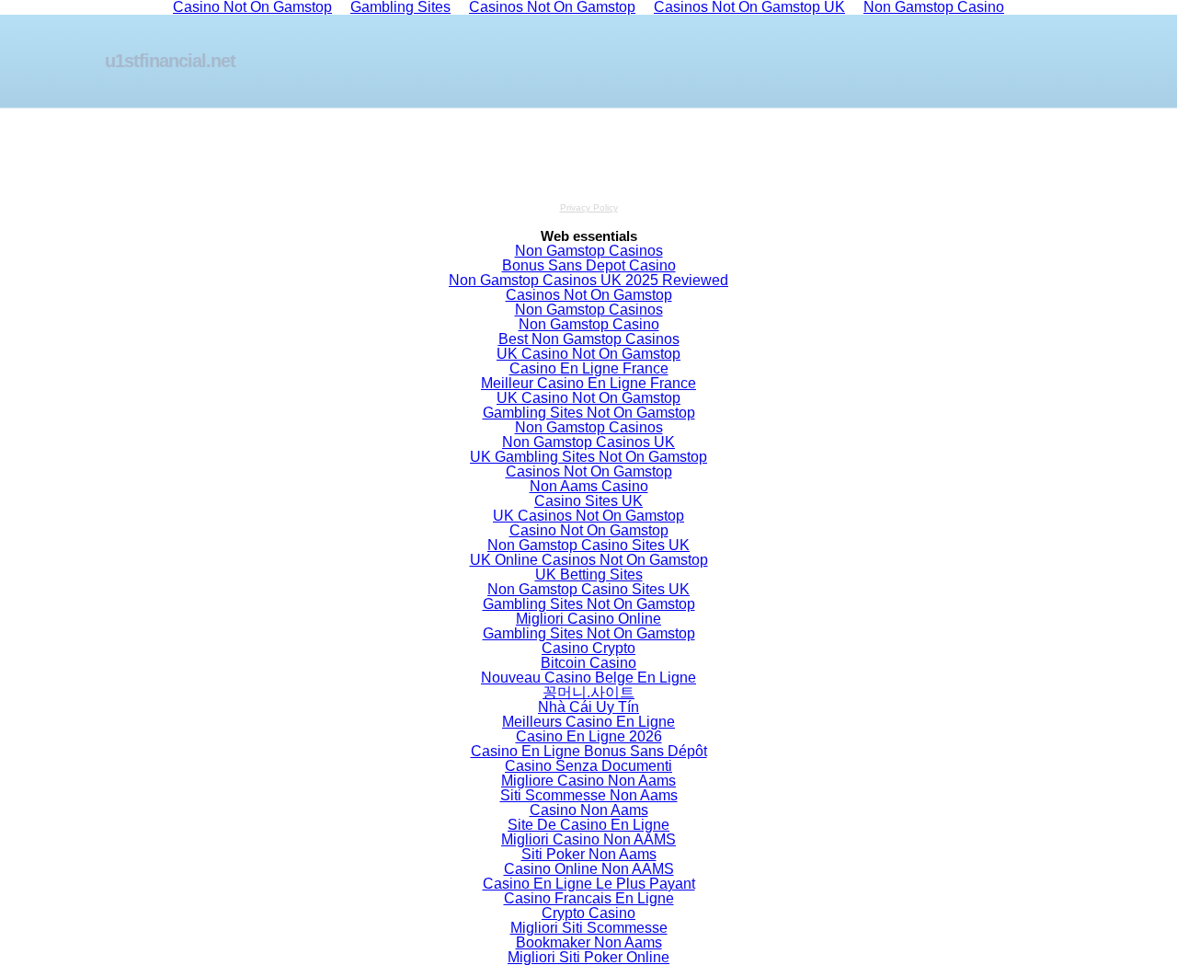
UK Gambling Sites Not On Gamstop (588, 457)
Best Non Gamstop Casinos (589, 339)
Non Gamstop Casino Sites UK (588, 545)
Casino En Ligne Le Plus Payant (589, 883)
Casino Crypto (588, 648)
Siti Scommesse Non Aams (589, 795)
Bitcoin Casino (588, 663)
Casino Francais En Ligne (589, 898)
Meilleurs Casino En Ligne (588, 721)
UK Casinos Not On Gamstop (588, 515)
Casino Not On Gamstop (588, 530)
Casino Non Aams (589, 810)
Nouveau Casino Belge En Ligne (588, 677)
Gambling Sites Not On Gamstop (589, 412)
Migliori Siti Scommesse (589, 928)
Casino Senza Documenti (588, 766)
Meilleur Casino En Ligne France (588, 383)
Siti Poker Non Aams (589, 854)
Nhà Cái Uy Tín (588, 707)
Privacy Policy (589, 207)
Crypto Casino (588, 913)
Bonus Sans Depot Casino (589, 265)
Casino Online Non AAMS (589, 869)
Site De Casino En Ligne (588, 825)
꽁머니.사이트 (588, 692)
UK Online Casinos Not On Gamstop (589, 560)
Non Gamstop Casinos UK (588, 442)
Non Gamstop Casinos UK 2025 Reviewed (588, 280)
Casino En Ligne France (588, 368)
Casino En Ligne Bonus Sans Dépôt (589, 751)
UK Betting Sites (589, 574)
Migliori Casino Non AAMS (588, 839)
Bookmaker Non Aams (589, 942)
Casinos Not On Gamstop (589, 295)
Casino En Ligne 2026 (589, 736)
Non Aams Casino (589, 486)
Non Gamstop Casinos (589, 250)
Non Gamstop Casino (589, 324)
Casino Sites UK (588, 501)
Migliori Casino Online (588, 618)
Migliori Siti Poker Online (588, 957)
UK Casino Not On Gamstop (588, 354)
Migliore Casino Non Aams (588, 780)
